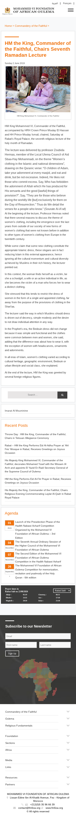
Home (8, 26)
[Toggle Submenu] (68, 712)
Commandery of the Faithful (31, 26)
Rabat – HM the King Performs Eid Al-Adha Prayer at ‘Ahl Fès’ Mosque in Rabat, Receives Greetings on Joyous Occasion (37, 449)
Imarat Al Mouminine (16, 410)
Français (67, 3)
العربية (55, 3)
